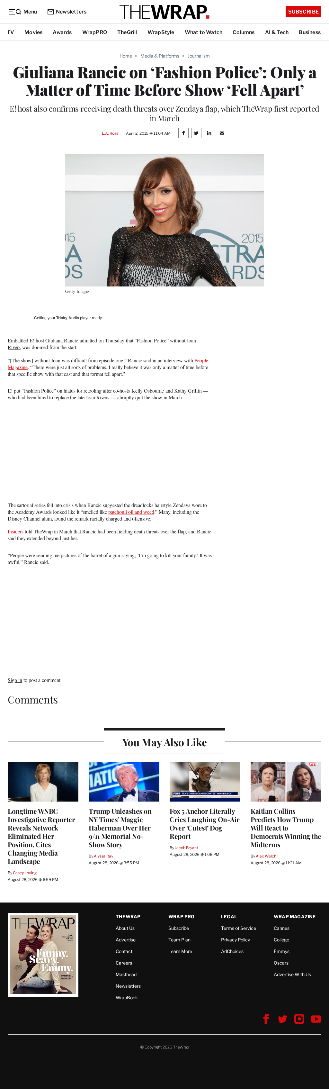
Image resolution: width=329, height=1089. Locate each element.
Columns (243, 32)
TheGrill (127, 32)
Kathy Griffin (188, 390)
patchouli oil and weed (131, 511)
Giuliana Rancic (61, 340)
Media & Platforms (159, 56)
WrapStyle (160, 32)
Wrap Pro (181, 916)
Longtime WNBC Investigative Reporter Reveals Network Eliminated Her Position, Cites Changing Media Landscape (41, 836)
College (281, 939)
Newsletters (71, 12)
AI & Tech (277, 32)
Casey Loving (24, 872)
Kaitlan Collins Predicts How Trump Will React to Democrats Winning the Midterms (286, 828)
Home (126, 56)
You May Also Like (164, 742)
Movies (33, 32)
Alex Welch (266, 856)
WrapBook (127, 997)
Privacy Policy (235, 939)
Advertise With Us (292, 974)
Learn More (180, 951)
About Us (125, 928)
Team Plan (179, 939)
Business (310, 32)
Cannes (281, 928)
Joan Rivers (97, 397)
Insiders (15, 531)
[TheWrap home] (164, 12)
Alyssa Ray (103, 856)
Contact (124, 951)
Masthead (126, 974)
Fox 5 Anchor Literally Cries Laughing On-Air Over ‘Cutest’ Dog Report (205, 823)
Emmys (281, 951)
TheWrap (128, 916)
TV (10, 32)
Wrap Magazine (295, 916)
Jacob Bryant (186, 847)
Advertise (126, 939)
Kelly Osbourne (147, 390)
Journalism (199, 56)
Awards (62, 32)
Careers (124, 963)
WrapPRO (94, 32)
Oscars (281, 963)
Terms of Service (238, 928)
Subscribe (303, 12)
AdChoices (232, 951)
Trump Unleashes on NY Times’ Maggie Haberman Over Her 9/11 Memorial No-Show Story (120, 828)
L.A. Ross (110, 133)
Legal (229, 916)
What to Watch (204, 32)
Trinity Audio (67, 318)
